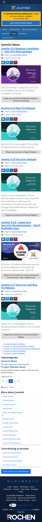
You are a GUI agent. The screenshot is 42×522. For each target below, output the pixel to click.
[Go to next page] (14, 381)
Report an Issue (24, 500)
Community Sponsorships (12, 461)
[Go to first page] (3, 381)
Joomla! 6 (5, 34)
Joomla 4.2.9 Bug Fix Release (18, 108)
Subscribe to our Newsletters (16, 471)
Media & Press (7, 38)
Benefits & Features (30, 29)
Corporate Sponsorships (12, 453)
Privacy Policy (30, 495)
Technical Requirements (12, 443)
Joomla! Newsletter (10, 435)
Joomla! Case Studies (10, 423)
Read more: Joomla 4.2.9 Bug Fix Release (21, 152)
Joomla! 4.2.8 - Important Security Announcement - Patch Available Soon (21, 225)
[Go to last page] (18, 381)
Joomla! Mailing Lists (10, 431)
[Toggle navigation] (4, 2)
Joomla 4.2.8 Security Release (18, 159)
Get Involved (7, 408)
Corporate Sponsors (10, 457)
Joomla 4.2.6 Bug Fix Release (14, 344)
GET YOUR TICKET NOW (21, 23)
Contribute (23, 34)
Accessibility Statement (15, 495)
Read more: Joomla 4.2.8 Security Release (21, 215)
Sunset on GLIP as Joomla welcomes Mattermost (22, 349)
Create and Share (9, 404)
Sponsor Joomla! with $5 (27, 498)
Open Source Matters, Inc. (22, 509)
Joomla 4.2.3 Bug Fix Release (14, 353)
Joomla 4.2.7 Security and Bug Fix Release (19, 286)
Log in (33, 500)
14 (11, 381)
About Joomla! (15, 29)
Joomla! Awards (8, 419)
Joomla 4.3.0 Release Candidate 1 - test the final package (20, 50)
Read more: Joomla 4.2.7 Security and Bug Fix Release (21, 336)
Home (4, 29)
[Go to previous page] (7, 381)
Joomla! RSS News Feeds (12, 439)
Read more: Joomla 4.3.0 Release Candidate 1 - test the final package (21, 99)
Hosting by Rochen (21, 521)
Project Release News (19, 55)
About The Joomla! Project (12, 412)
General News (9, 361)
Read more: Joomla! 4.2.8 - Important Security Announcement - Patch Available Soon (21, 276)
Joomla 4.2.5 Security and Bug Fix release (19, 346)
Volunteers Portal (9, 465)
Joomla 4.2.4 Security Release (15, 351)
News (14, 34)
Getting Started (8, 400)
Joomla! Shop (8, 427)
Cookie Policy (11, 498)
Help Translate (11, 500)
